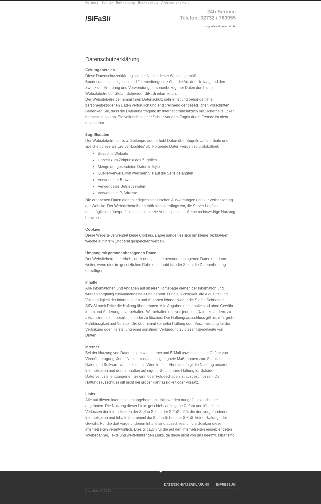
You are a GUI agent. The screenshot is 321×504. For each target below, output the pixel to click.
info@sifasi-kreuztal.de (219, 26)
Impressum (226, 484)
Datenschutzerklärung (186, 484)
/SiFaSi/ (97, 19)
